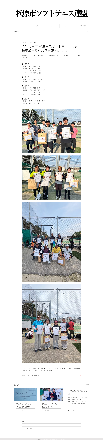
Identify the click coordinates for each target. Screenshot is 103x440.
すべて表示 (86, 384)
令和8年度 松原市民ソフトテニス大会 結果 (51, 405)
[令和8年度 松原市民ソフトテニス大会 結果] (51, 394)
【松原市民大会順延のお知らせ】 (77, 392)
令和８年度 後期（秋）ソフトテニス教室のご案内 (25, 405)
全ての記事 (16, 31)
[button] (87, 31)
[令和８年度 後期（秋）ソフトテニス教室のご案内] (25, 394)
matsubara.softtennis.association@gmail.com (54, 439)
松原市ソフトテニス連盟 (51, 13)
